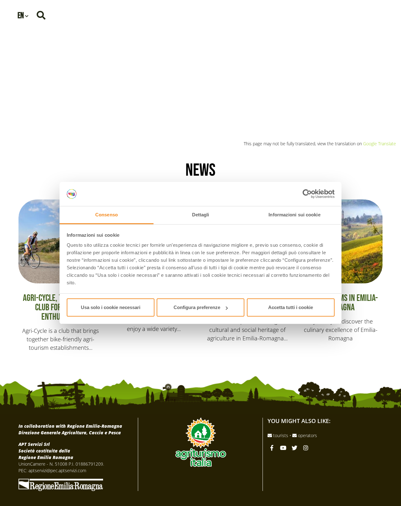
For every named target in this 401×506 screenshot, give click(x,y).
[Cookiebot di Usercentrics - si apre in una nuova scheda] (307, 194)
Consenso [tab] (106, 214)
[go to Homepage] (200, 41)
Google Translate (379, 144)
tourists (280, 435)
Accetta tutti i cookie (290, 307)
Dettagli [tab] (200, 214)
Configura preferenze (197, 307)
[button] (23, 15)
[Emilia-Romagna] (60, 484)
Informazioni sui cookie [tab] (294, 214)
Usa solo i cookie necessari (110, 307)
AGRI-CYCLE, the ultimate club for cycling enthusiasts (200, 88)
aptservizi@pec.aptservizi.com (57, 470)
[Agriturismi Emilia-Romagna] (349, 15)
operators (307, 435)
